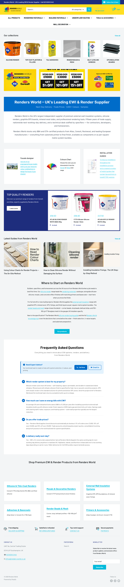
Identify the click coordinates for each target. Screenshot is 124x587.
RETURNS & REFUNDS (47, 531)
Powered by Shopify (10, 579)
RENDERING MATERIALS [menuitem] (33, 18)
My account (99, 11)
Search (66, 546)
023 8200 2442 (11, 555)
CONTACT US (74, 531)
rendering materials (69, 291)
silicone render (45, 291)
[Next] (119, 210)
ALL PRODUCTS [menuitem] (14, 18)
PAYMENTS (105, 531)
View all (118, 36)
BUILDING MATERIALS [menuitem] (57, 18)
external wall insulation (81, 302)
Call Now (82, 367)
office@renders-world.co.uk (15, 559)
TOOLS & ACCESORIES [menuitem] (105, 18)
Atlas (68, 168)
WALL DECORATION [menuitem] (60, 24)
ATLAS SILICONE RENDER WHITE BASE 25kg (58, 221)
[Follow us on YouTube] (118, 580)
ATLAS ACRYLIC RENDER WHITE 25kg (106, 221)
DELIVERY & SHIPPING (16, 531)
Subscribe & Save (112, 2)
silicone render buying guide (68, 315)
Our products (62, 331)
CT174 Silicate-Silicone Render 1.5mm (81, 221)
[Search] (89, 9)
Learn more (14, 208)
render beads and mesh (36, 308)
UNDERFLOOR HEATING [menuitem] (81, 18)
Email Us (96, 367)
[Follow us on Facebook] (111, 580)
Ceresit (62, 168)
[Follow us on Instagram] (115, 580)
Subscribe (99, 567)
